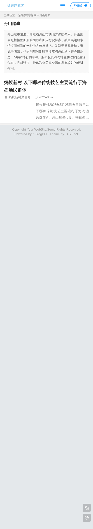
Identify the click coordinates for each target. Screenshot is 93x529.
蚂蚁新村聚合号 (20, 97)
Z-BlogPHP (40, 134)
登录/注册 (80, 5)
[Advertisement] (46, 331)
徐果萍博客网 (27, 15)
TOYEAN (71, 134)
